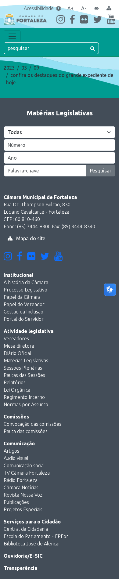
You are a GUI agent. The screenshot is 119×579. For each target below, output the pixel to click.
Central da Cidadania (26, 529)
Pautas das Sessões (24, 375)
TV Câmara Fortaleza (27, 473)
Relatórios (15, 382)
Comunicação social (24, 465)
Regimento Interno (24, 397)
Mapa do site (30, 238)
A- (83, 8)
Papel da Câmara (22, 297)
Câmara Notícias (21, 487)
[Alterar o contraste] (96, 8)
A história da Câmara (26, 282)
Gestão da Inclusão (23, 311)
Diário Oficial (17, 353)
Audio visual (16, 458)
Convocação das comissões (32, 424)
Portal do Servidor (24, 319)
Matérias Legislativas (26, 360)
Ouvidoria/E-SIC (23, 556)
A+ (70, 8)
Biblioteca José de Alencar (32, 543)
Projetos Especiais (23, 509)
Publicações (16, 502)
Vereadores (16, 338)
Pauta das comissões (26, 431)
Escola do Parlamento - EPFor (36, 536)
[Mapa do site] (109, 8)
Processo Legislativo (25, 289)
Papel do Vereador (24, 304)
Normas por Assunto (26, 404)
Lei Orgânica (17, 390)
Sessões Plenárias (23, 368)
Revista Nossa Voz (23, 495)
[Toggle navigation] (12, 36)
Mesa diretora (19, 346)
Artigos (11, 451)
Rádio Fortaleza (21, 480)
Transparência (20, 568)
